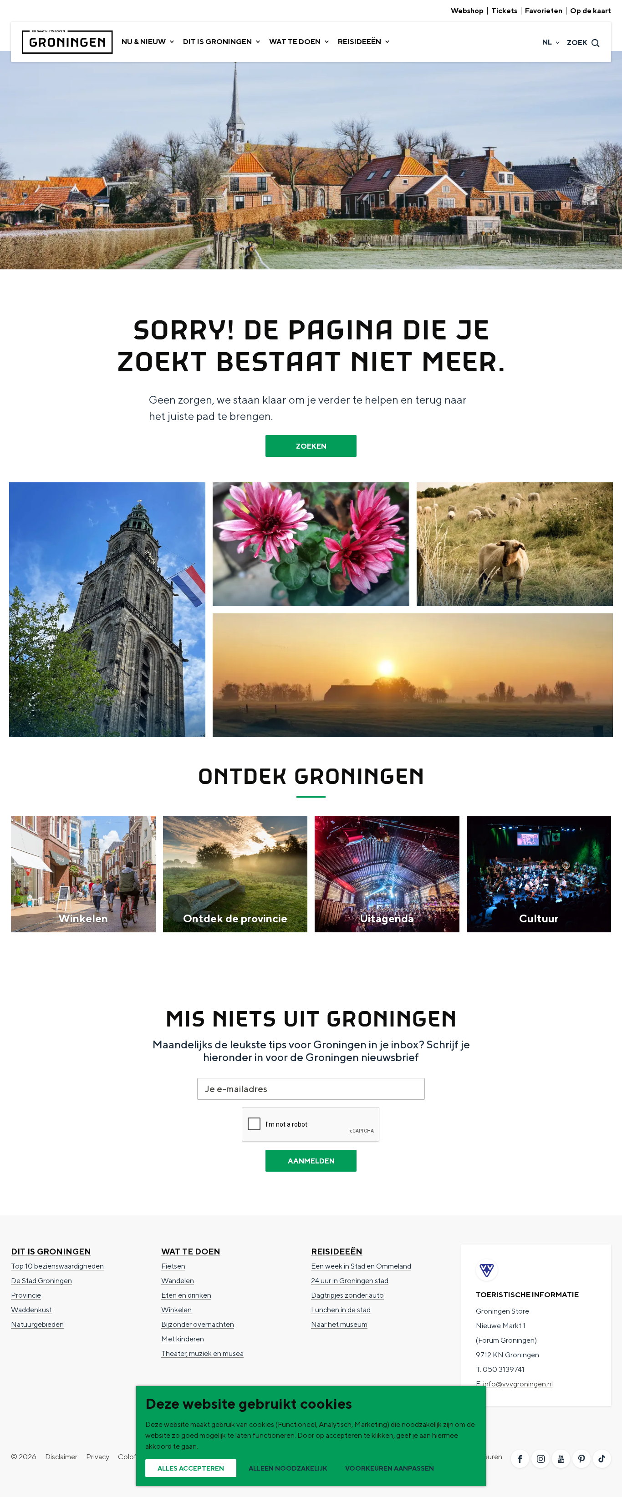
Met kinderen (182, 1339)
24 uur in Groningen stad (349, 1280)
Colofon (131, 1456)
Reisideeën (336, 1251)
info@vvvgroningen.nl (518, 1384)
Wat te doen (190, 1251)
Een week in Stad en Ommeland (361, 1266)
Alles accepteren (191, 1468)
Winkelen (176, 1309)
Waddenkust (31, 1309)
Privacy (97, 1456)
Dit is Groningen (51, 1251)
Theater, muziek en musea (202, 1353)
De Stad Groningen (41, 1280)
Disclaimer (61, 1456)
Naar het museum (339, 1324)
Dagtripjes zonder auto (347, 1295)
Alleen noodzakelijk (288, 1468)
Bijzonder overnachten (197, 1324)
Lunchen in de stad (341, 1309)
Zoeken (311, 446)
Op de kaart (590, 11)
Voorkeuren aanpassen (389, 1468)
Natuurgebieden (37, 1324)
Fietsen (173, 1266)
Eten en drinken (186, 1295)
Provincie (26, 1295)
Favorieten (543, 11)
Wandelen (177, 1280)
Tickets (504, 11)
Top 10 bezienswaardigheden (57, 1266)
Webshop (467, 11)
